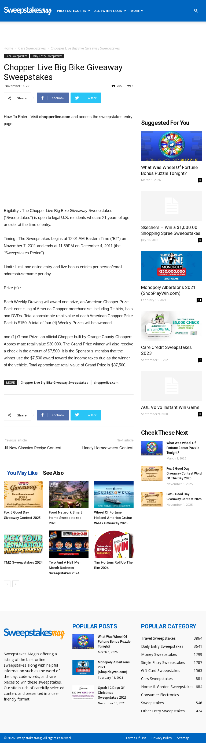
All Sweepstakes (108, 11)
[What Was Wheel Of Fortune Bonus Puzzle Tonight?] (171, 146)
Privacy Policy (162, 738)
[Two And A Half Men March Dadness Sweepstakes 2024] (68, 544)
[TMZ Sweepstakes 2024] (23, 544)
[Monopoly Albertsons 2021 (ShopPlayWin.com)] (171, 266)
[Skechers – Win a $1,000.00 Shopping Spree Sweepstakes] (171, 206)
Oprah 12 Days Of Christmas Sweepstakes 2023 (112, 692)
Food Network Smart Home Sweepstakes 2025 (65, 517)
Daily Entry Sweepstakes (47, 56)
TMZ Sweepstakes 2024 (23, 562)
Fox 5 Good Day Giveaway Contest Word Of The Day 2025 (184, 473)
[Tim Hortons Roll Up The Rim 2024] (114, 544)
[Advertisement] (103, 33)
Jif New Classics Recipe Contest (32, 447)
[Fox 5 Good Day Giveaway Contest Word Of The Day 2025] (152, 473)
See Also (53, 473)
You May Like (22, 473)
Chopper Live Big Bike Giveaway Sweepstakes (54, 382)
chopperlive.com (106, 382)
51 (199, 300)
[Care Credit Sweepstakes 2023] (171, 326)
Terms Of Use (136, 738)
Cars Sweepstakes (32, 48)
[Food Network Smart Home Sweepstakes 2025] (68, 494)
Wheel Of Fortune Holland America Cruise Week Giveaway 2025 (113, 517)
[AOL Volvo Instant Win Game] (171, 386)
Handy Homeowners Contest (108, 447)
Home (8, 48)
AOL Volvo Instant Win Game (170, 407)
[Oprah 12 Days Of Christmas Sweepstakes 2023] (83, 692)
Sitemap (183, 738)
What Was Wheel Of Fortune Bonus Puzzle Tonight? (183, 448)
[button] (195, 10)
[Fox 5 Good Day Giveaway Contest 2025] (23, 494)
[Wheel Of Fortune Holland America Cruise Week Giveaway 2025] (114, 494)
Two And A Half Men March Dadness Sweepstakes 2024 (65, 567)
